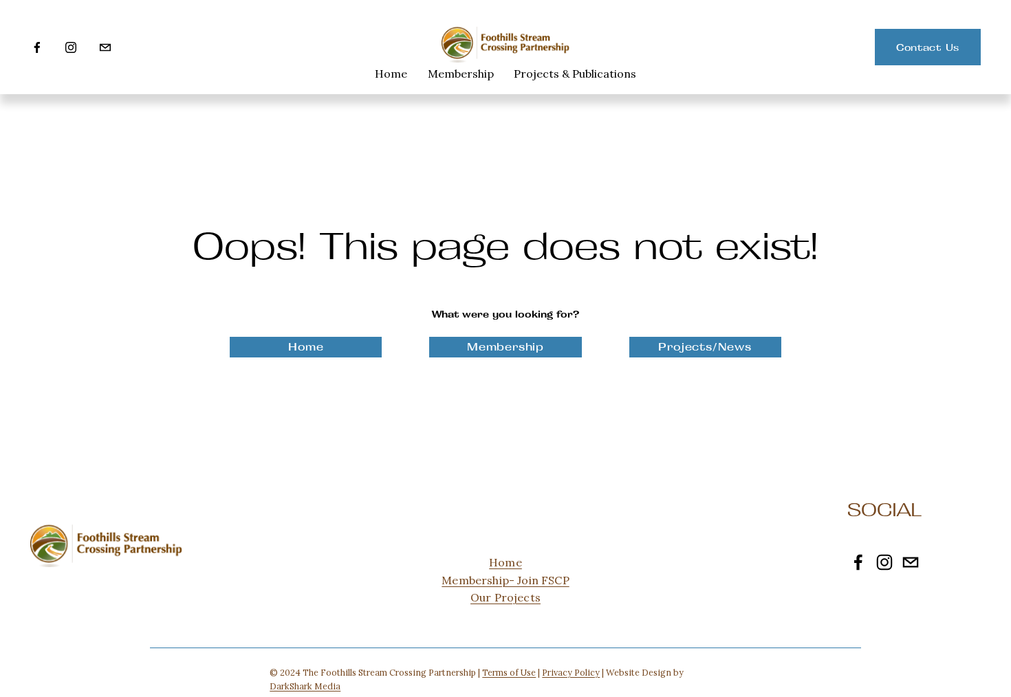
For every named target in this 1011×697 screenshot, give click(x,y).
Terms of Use (509, 672)
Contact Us (927, 47)
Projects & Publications (575, 73)
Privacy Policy (571, 672)
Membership (461, 73)
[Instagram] (71, 47)
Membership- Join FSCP (505, 580)
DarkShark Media (305, 686)
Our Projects (505, 597)
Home (391, 73)
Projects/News (704, 347)
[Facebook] (37, 47)
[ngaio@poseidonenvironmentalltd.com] (105, 47)
